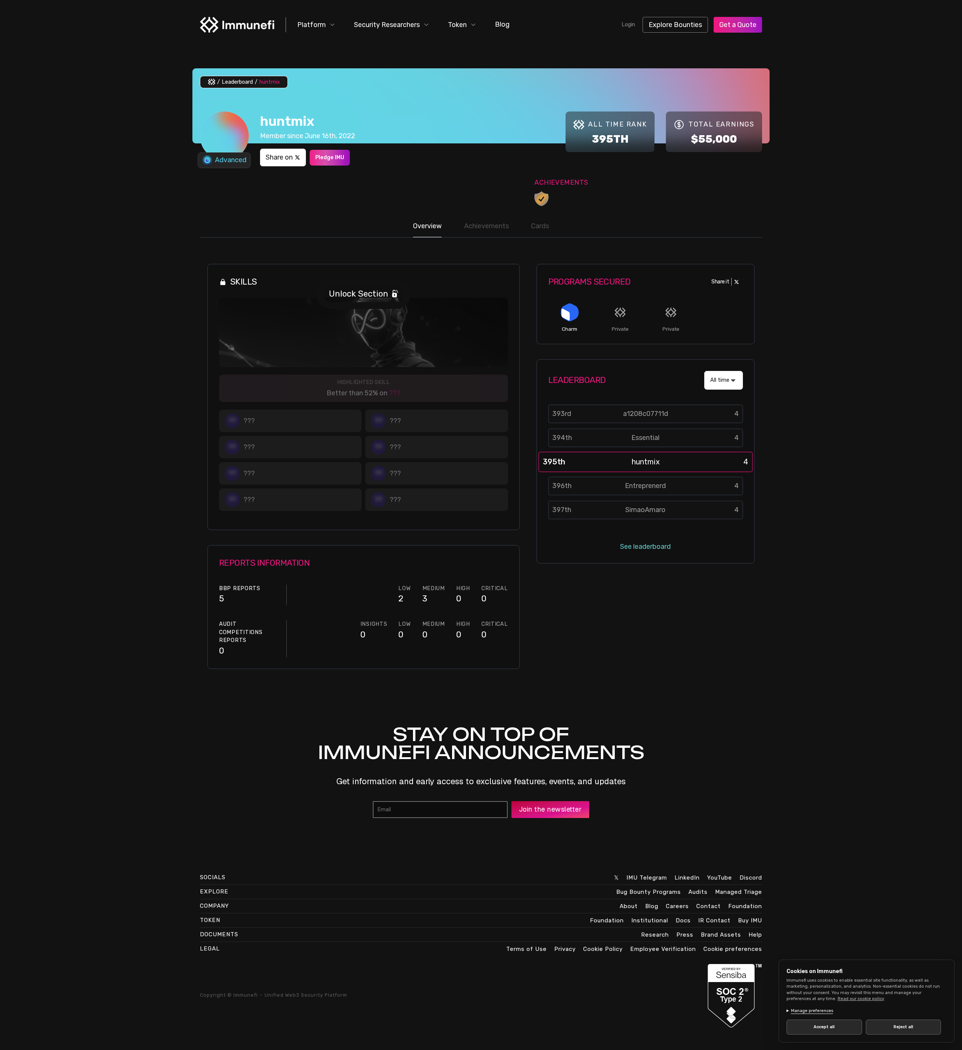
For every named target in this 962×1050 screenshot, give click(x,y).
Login (628, 24)
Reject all (903, 1026)
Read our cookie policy (861, 998)
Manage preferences (812, 1010)
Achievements (486, 226)
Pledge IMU (329, 157)
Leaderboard (237, 82)
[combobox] (723, 380)
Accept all (824, 1026)
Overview (427, 226)
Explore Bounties (675, 25)
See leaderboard (645, 546)
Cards (540, 226)
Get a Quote (737, 25)
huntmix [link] (269, 82)
